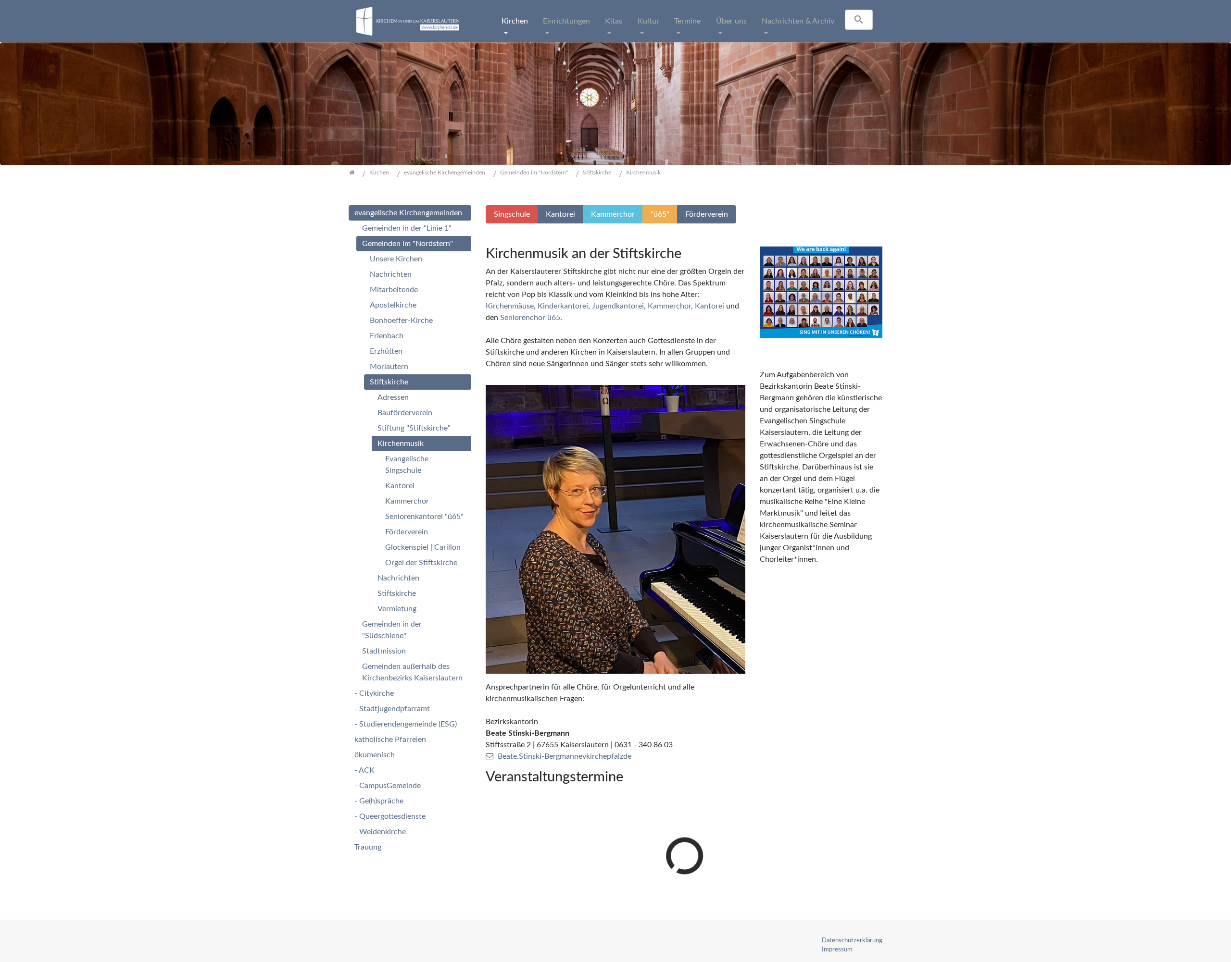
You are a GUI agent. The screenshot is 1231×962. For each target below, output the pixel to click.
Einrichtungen (566, 21)
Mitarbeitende (394, 290)
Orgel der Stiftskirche (421, 563)
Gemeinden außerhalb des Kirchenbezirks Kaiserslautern (412, 672)
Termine (687, 21)
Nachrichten (391, 274)
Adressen (393, 397)
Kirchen (515, 21)
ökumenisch (374, 755)
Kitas (613, 21)
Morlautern (389, 366)
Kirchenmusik (400, 443)
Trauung (367, 847)
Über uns (731, 21)
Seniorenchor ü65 (530, 317)
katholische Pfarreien (390, 739)
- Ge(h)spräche (378, 801)
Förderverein (406, 532)
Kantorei (710, 306)
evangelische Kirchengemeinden (408, 213)
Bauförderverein (404, 413)
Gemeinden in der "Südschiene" (392, 630)
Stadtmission (384, 651)
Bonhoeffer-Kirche (401, 320)
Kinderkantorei (563, 306)
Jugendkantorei (618, 306)
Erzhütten (386, 351)
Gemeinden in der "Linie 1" (407, 228)
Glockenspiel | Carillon (423, 547)
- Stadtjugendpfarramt (392, 709)
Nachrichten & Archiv (798, 21)
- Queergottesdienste (390, 816)
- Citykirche (374, 693)
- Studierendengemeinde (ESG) (405, 724)
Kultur (648, 21)
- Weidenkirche (380, 832)
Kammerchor (669, 306)
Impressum (837, 949)
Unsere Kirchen (396, 259)
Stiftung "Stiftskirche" (414, 428)
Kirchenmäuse (510, 306)
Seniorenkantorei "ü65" (424, 516)
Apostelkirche (393, 305)
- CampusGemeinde (387, 785)
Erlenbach (386, 336)
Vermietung (396, 609)
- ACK (364, 770)
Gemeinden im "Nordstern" (407, 243)
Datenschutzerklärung (852, 940)
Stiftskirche (389, 382)
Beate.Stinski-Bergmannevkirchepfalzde (564, 756)
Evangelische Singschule (406, 464)
